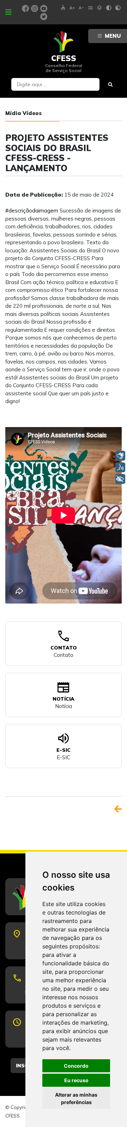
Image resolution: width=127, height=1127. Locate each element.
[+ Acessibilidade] (120, 479)
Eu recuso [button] (76, 1080)
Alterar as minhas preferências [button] (76, 1098)
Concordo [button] (76, 1066)
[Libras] (120, 456)
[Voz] (120, 467)
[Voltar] (118, 809)
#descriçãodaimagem (31, 210)
